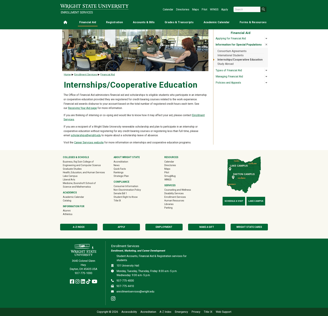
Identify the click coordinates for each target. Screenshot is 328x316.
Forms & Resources (253, 22)
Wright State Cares (249, 227)
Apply (224, 9)
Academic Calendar (217, 22)
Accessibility (129, 312)
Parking (168, 207)
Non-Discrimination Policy (127, 189)
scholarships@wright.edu (86, 135)
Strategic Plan (121, 176)
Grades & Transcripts (179, 22)
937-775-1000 (83, 273)
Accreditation (121, 161)
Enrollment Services (77, 12)
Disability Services (174, 193)
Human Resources (174, 200)
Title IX (117, 200)
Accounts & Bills (144, 22)
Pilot (204, 9)
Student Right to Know (126, 197)
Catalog (67, 200)
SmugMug (174, 175)
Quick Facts (120, 168)
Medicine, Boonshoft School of (79, 183)
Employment (164, 227)
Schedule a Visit (233, 201)
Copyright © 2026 (107, 312)
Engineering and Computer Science (82, 165)
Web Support (223, 312)
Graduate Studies (72, 168)
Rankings (119, 172)
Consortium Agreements (232, 51)
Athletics (72, 214)
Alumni (71, 210)
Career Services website (89, 142)
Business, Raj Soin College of (78, 161)
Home (67, 74)
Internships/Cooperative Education (240, 59)
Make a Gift (206, 227)
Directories (182, 9)
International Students (230, 55)
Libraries (169, 204)
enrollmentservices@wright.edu (135, 291)
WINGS (214, 9)
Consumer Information (126, 186)
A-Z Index (79, 227)
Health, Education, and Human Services (84, 172)
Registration (114, 22)
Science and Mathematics (77, 186)
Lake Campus (70, 176)
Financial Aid (87, 22)
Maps (195, 9)
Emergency (181, 312)
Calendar (168, 9)
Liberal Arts (69, 179)
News (117, 165)
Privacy (196, 312)
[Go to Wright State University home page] (94, 6)
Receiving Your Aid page (82, 108)
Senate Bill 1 (120, 193)
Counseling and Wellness (177, 189)
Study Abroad (225, 63)
